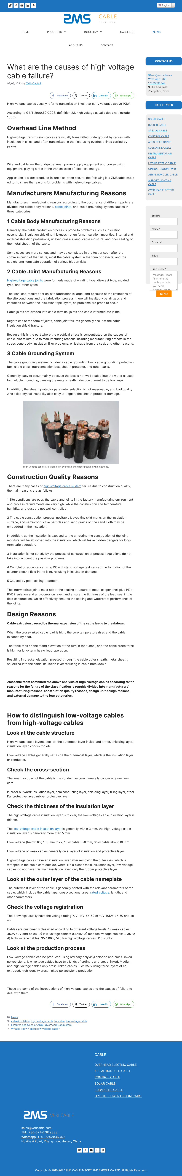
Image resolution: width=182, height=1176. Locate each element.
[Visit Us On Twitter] (10, 7)
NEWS (157, 32)
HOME (25, 32)
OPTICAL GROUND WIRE (162, 168)
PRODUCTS (54, 32)
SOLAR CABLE (156, 118)
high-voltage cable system (62, 486)
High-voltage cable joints (25, 280)
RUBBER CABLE (157, 124)
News (14, 1017)
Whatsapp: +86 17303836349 (43, 1137)
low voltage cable (76, 1021)
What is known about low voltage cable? (35, 1028)
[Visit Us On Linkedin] (28, 7)
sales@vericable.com (36, 1128)
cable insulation (20, 1021)
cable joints (63, 207)
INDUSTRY (91, 32)
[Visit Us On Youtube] (22, 7)
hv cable (59, 1021)
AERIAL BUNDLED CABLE (163, 174)
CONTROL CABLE (158, 136)
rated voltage (99, 892)
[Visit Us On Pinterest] (33, 7)
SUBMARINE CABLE (159, 147)
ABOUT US (76, 45)
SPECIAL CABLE (157, 130)
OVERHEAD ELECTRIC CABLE (116, 1065)
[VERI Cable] (91, 18)
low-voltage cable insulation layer (37, 829)
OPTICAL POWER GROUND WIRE (118, 1096)
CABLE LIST (127, 32)
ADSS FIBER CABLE (159, 141)
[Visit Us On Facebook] (16, 7)
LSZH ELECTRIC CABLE (162, 163)
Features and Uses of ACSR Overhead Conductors (41, 1024)
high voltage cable (42, 1021)
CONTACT (106, 45)
